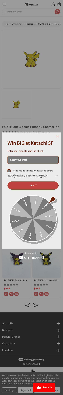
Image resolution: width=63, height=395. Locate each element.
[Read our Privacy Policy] (57, 175)
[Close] (57, 136)
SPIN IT (33, 185)
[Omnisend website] (31, 256)
